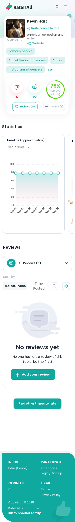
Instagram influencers (25, 69)
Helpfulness (15, 286)
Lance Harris (18, 40)
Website (38, 43)
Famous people (20, 51)
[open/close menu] (57, 7)
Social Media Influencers (27, 60)
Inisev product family (24, 513)
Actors (57, 60)
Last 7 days (15, 147)
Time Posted (39, 286)
